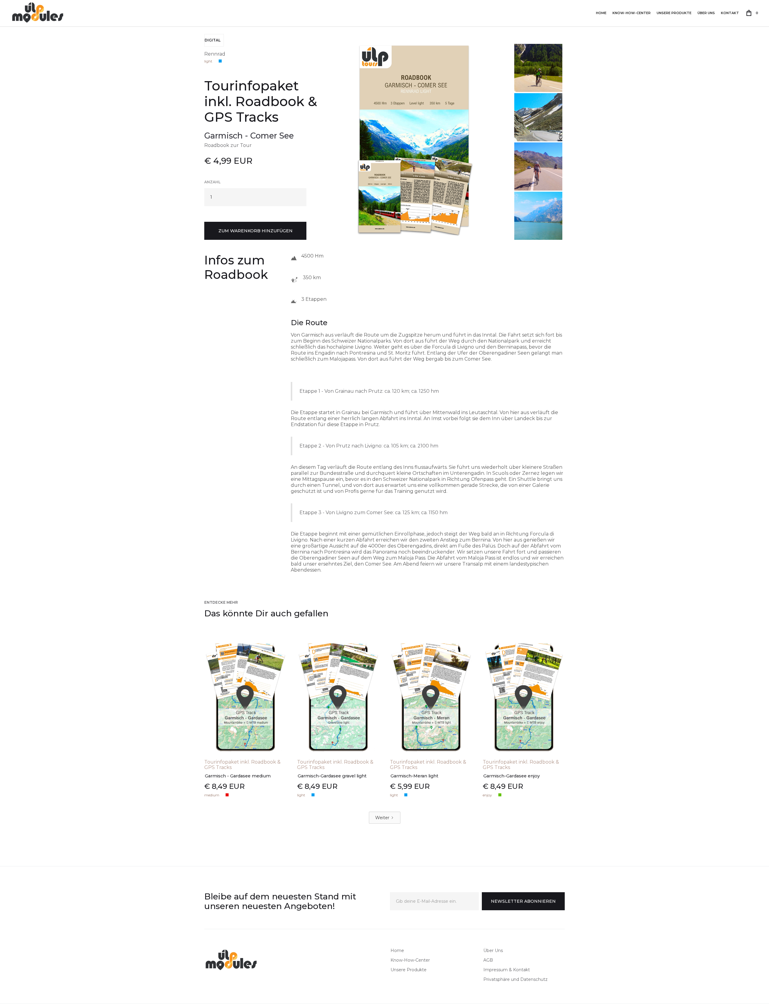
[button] (752, 13)
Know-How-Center (410, 960)
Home (601, 13)
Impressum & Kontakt (506, 969)
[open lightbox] (415, 137)
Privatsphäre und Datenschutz (515, 979)
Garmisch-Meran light (414, 776)
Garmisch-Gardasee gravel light (332, 776)
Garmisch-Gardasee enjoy (511, 776)
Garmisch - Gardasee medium (238, 776)
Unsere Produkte (674, 13)
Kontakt (730, 13)
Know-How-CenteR (631, 13)
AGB (488, 960)
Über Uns (706, 13)
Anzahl (212, 182)
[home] (38, 13)
